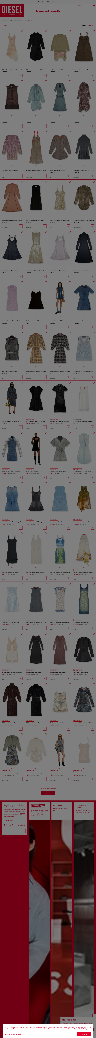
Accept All (84, 1034)
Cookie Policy (83, 1029)
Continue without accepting (13, 1034)
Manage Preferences (54, 1029)
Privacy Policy (72, 1029)
